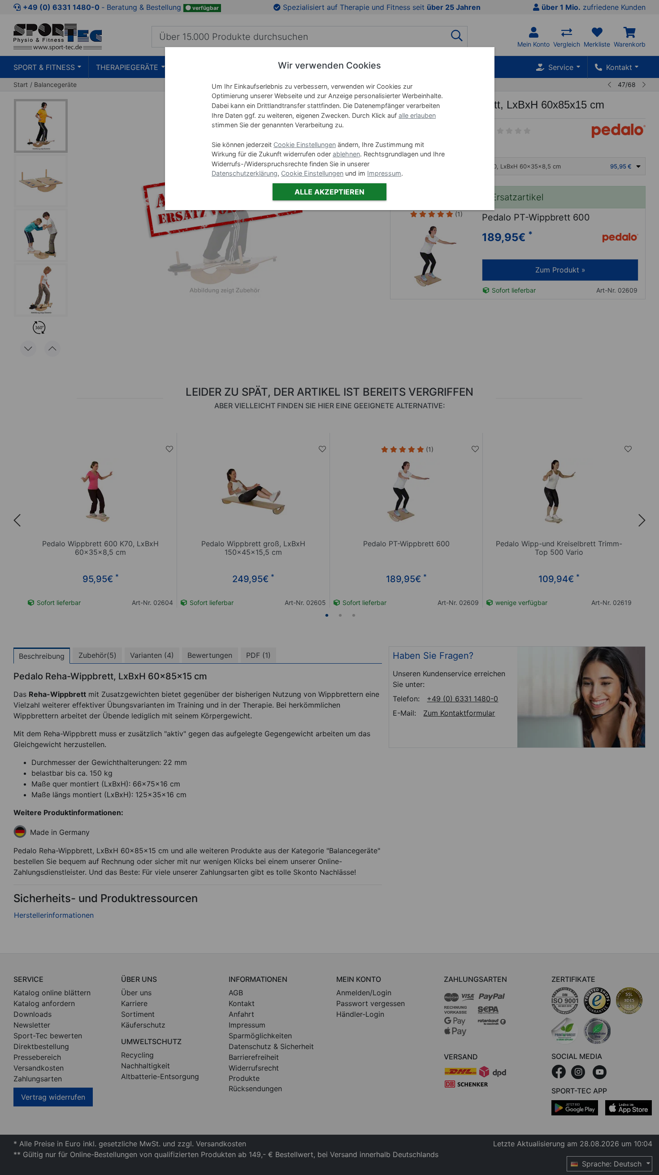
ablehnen (346, 154)
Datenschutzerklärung (244, 173)
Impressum (384, 173)
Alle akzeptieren (329, 191)
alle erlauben (417, 115)
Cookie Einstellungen (304, 144)
